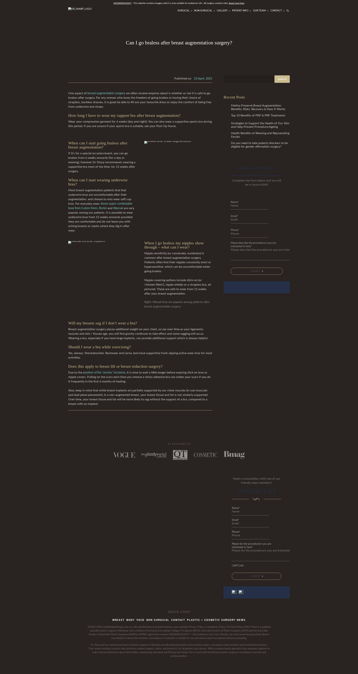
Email (234, 216)
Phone (235, 230)
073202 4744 (94, 626)
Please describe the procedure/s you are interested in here (253, 245)
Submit (255, 271)
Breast (118, 620)
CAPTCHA (238, 565)
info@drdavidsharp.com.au (117, 626)
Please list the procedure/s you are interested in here (251, 546)
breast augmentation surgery (106, 93)
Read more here (236, 3)
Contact (178, 620)
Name (235, 202)
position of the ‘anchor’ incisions (104, 372)
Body (130, 620)
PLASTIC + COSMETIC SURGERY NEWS (216, 620)
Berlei (103, 208)
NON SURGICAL (157, 620)
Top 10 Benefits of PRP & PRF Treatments (258, 115)
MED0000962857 (122, 3)
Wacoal (118, 208)
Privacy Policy (196, 626)
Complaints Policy (216, 626)
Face (141, 620)
